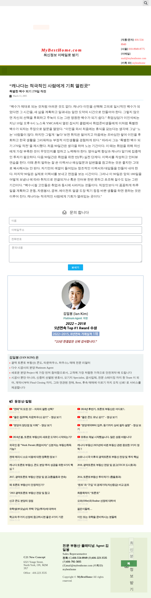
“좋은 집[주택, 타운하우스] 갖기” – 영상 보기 (36, 417)
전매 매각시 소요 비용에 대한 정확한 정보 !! (33, 457)
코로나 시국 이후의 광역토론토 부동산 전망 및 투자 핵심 (107, 457)
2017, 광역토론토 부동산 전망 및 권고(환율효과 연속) (37, 477)
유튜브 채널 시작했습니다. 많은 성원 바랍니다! (106, 437)
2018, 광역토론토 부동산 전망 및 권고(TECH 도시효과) (106, 465)
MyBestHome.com (61, 50)
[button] (146, 3)
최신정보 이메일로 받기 (61, 55)
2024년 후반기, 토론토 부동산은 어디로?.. (102, 409)
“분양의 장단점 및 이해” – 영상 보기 (32, 425)
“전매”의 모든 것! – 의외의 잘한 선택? (33, 409)
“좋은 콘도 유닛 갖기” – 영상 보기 (98, 417)
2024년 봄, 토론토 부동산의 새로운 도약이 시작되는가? (42, 437)
